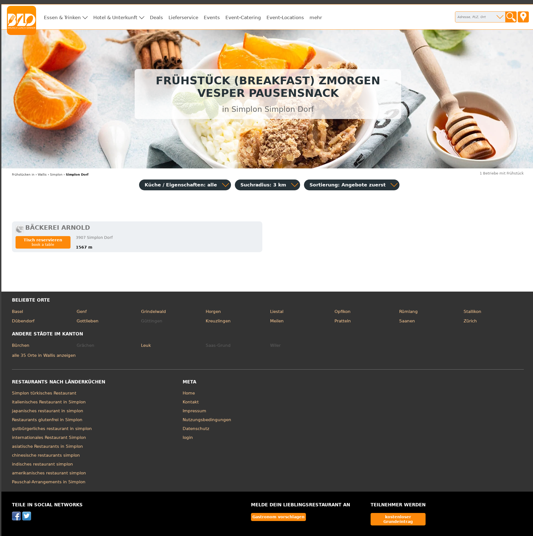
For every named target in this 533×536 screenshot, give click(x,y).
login (188, 437)
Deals (156, 17)
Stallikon (472, 311)
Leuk (146, 345)
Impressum (194, 410)
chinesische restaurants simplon (46, 455)
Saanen (407, 320)
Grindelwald (153, 311)
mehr (316, 17)
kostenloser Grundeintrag (398, 519)
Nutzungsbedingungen (207, 419)
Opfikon (343, 311)
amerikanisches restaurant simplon (49, 473)
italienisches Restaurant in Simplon (49, 402)
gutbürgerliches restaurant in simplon (52, 428)
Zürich (470, 320)
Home (189, 393)
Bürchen (20, 345)
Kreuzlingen (218, 320)
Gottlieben (88, 320)
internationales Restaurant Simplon (49, 437)
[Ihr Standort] (523, 16)
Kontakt (191, 402)
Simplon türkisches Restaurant (44, 393)
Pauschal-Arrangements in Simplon (49, 481)
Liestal (276, 311)
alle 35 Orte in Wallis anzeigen (44, 355)
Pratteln (343, 320)
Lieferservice (183, 17)
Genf (82, 311)
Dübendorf (23, 320)
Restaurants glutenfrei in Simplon (47, 419)
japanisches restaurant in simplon (47, 410)
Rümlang (408, 311)
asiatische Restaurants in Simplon (47, 446)
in (23, 174)
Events (212, 17)
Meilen (277, 320)
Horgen (213, 311)
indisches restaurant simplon (42, 464)
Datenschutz (196, 428)
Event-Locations (285, 17)
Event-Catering (243, 17)
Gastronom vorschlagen (278, 517)
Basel (17, 311)
